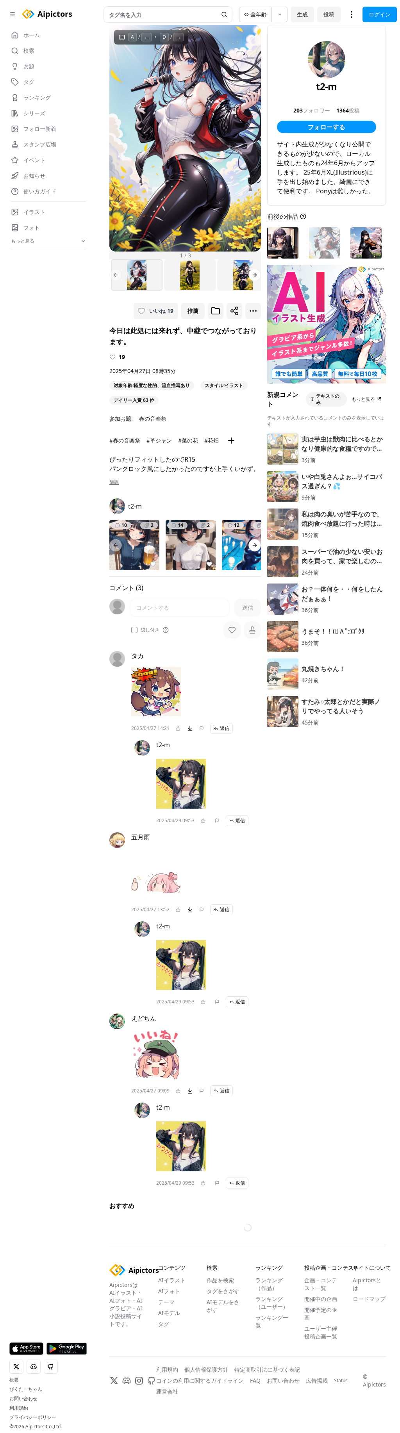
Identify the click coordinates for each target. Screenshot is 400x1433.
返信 (224, 728)
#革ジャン (159, 440)
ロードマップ (369, 1299)
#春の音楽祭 (124, 440)
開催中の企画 (320, 1299)
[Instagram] (139, 1380)
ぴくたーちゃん (25, 1389)
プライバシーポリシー (32, 1417)
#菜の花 (188, 440)
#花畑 (211, 440)
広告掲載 (317, 1380)
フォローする (326, 127)
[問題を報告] (201, 728)
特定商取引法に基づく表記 (267, 1369)
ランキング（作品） (269, 1284)
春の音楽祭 (152, 418)
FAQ (255, 1380)
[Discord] (126, 1380)
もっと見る (363, 399)
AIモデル (169, 1313)
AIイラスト (172, 1280)
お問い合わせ (23, 1399)
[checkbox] (134, 630)
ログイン (380, 14)
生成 (302, 14)
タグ (163, 1324)
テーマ (166, 1302)
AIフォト (169, 1291)
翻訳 (114, 482)
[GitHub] (151, 1380)
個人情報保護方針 (206, 1369)
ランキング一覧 (271, 1321)
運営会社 (167, 1391)
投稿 (328, 14)
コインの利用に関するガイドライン (200, 1380)
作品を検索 (220, 1280)
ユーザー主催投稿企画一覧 (320, 1332)
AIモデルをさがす (223, 1305)
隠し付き (150, 630)
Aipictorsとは (367, 1284)
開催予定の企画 (320, 1313)
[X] (114, 1380)
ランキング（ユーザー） (271, 1302)
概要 (14, 1380)
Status (341, 1381)
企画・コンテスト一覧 (320, 1284)
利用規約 (18, 1408)
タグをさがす (223, 1291)
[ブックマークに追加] (215, 311)
